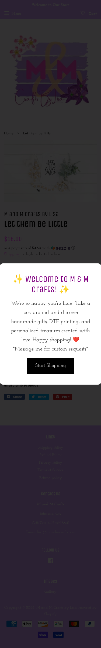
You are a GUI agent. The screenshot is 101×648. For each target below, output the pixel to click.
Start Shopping (50, 365)
